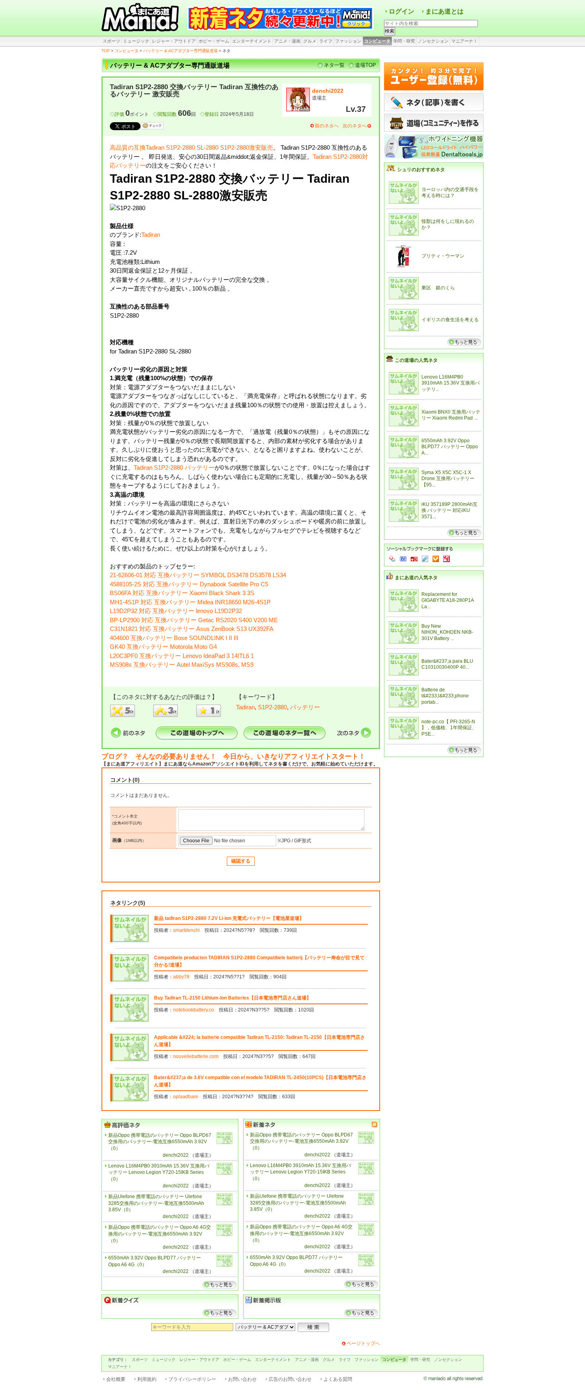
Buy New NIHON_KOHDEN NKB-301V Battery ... (447, 632)
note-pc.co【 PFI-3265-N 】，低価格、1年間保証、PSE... (449, 728)
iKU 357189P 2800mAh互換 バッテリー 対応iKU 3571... (449, 510)
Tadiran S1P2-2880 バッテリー (174, 467)
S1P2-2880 (272, 707)
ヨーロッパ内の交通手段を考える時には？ (450, 193)
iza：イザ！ (446, 559)
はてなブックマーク (403, 559)
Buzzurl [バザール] (414, 559)
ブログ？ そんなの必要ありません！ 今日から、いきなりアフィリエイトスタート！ (233, 756)
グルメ (309, 41)
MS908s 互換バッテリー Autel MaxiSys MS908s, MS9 (182, 664)
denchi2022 (327, 91)
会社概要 (115, 1379)
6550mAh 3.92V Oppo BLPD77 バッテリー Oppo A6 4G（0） (154, 1261)
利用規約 (146, 1379)
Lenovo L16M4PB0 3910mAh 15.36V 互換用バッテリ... (450, 383)
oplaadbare (185, 1096)
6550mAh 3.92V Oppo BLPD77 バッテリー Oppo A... (449, 447)
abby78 (181, 977)
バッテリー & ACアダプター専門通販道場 (180, 51)
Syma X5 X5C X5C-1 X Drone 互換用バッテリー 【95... (447, 479)
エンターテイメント (251, 41)
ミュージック (136, 41)
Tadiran (150, 234)
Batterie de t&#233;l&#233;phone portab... (445, 696)
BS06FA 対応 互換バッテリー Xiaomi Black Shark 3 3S (182, 593)
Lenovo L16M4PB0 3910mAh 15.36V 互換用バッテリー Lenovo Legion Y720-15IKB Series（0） (158, 1172)
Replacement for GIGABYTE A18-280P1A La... (447, 600)
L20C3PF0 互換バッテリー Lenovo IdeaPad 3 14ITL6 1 (182, 655)
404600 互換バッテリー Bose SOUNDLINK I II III (174, 637)
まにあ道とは (444, 11)
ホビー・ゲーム (214, 41)
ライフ (325, 41)
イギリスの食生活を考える (450, 319)
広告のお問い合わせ (290, 1379)
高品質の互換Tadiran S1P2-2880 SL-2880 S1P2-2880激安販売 (191, 147)
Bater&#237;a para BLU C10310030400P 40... (447, 664)
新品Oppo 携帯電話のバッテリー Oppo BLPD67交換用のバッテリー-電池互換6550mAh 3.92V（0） (159, 1142)
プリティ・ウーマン (442, 256)
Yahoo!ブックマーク (392, 559)
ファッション (348, 41)
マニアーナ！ (464, 41)
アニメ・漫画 (287, 41)
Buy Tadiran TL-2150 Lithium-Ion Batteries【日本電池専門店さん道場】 (232, 998)
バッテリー (305, 707)
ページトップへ (363, 1343)
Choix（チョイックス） (436, 559)
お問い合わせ (242, 1379)
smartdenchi (186, 930)
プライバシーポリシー (192, 1379)
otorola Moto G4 (196, 646)
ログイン (401, 11)
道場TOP (365, 65)
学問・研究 (404, 41)
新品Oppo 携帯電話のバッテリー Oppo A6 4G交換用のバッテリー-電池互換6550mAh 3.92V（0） (159, 1234)
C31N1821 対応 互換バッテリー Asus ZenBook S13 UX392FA (191, 628)
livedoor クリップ (425, 559)
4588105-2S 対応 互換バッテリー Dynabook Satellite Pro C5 (189, 584)
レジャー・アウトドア (174, 41)
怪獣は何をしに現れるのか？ (447, 224)
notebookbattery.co (193, 1010)
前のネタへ (327, 126)
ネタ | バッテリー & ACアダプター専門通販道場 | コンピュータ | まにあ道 (141, 18)
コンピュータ (377, 41)
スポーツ (111, 41)
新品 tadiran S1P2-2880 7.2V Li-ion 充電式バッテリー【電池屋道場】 (229, 918)
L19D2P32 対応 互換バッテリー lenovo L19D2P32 (176, 610)
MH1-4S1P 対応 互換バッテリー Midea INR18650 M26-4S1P (190, 602)
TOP (105, 51)
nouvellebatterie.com (195, 1056)
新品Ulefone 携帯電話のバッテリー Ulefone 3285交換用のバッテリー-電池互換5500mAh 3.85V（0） (156, 1203)
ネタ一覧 (334, 65)
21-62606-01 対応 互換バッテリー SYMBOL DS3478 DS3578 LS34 (198, 575)
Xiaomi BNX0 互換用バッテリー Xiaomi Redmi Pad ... (450, 415)
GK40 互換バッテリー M (142, 646)
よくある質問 (338, 1379)
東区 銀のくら (438, 288)
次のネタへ (355, 126)
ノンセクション (433, 41)
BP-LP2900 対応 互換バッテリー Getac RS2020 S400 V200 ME (194, 620)
